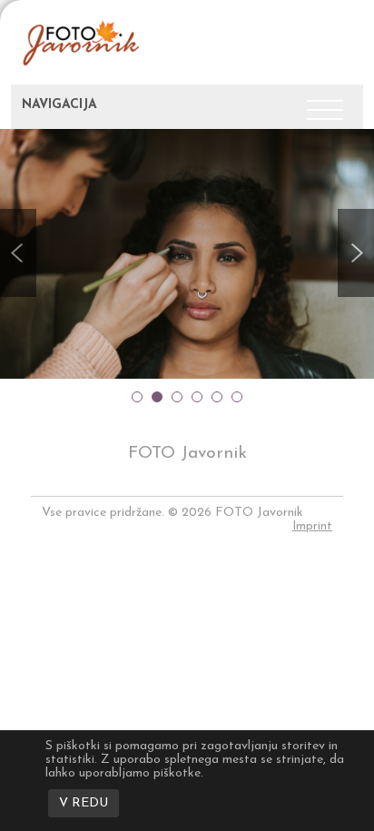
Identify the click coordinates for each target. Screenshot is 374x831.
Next (356, 253)
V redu (83, 803)
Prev (18, 253)
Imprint (312, 526)
